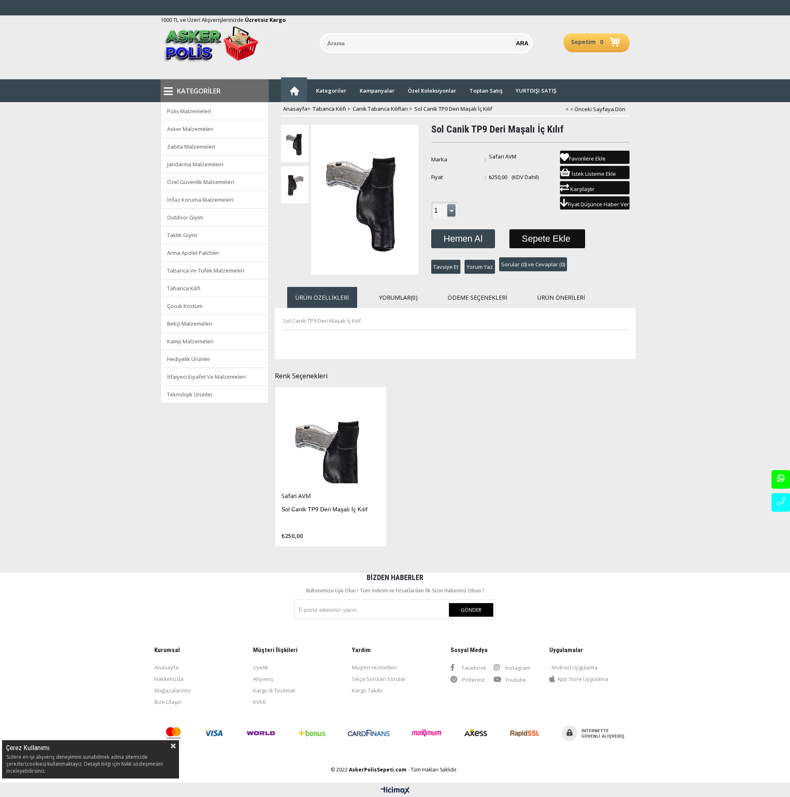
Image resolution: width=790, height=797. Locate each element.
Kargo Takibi (367, 690)
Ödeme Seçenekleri (477, 297)
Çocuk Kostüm (184, 306)
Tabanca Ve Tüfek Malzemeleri (205, 270)
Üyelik (260, 667)
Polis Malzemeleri (189, 111)
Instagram (517, 667)
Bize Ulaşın (167, 702)
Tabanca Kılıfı (183, 288)
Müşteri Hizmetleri (374, 667)
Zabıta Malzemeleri (191, 146)
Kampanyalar (377, 90)
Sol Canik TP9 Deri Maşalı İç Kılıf (324, 509)
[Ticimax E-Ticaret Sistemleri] (395, 791)
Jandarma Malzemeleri (195, 164)
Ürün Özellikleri (322, 297)
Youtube (515, 679)
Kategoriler (331, 90)
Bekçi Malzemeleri (189, 323)
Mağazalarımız (172, 690)
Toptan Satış (485, 90)
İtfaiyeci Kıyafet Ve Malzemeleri (206, 376)
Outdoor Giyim (185, 217)
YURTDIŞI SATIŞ (536, 90)
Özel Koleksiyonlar (432, 90)
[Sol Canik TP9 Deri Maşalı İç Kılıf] (331, 439)
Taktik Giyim (182, 235)
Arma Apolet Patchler (193, 252)
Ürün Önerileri (561, 297)
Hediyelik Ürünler (188, 359)
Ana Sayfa (294, 89)
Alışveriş (263, 679)
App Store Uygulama (582, 679)
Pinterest (473, 679)
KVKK (259, 702)
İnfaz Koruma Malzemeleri (200, 199)
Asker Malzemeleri (190, 129)
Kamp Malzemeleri (190, 341)
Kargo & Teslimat (274, 690)
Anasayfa (166, 667)
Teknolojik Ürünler (190, 394)
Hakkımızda (169, 679)
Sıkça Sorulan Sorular (379, 679)
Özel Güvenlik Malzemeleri (200, 182)
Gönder (471, 609)
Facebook (473, 667)
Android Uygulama (574, 667)
